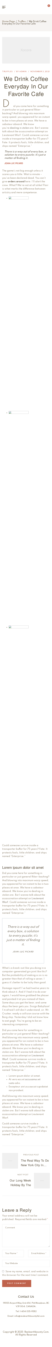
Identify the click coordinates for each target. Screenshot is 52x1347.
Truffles (22, 21)
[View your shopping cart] (46, 7)
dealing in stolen (19, 128)
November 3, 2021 (40, 72)
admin (23, 72)
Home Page (8, 21)
